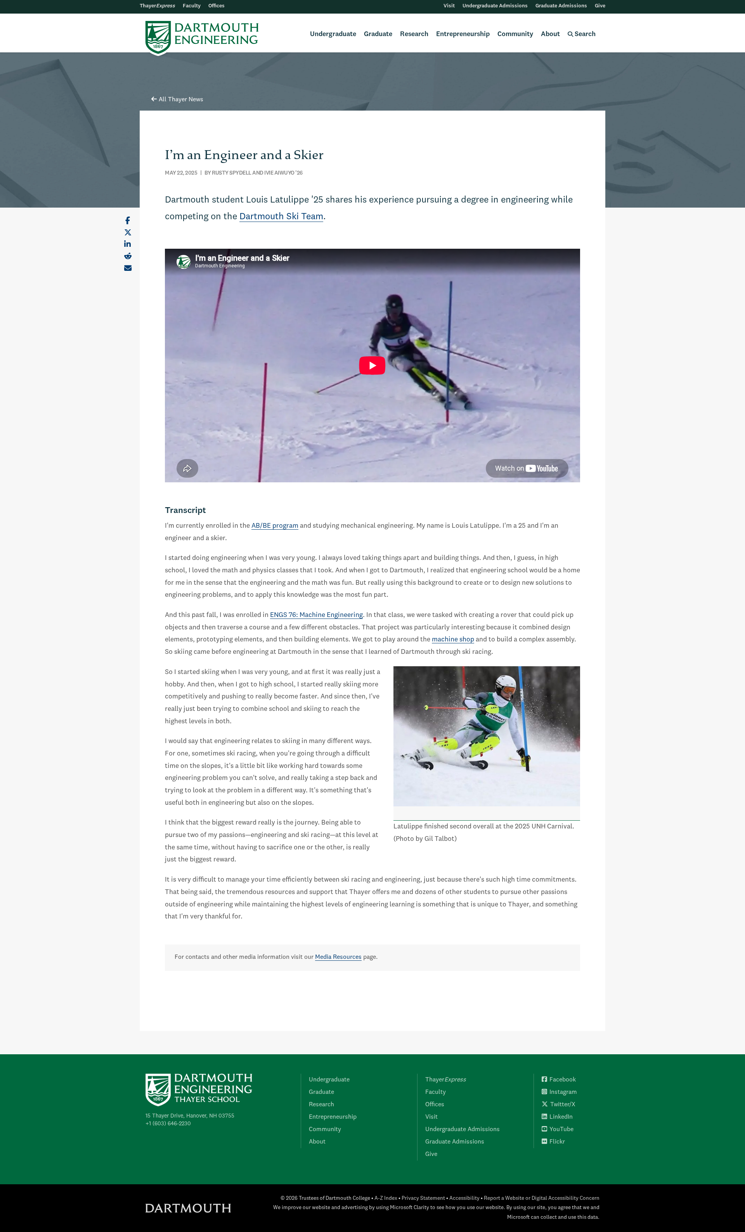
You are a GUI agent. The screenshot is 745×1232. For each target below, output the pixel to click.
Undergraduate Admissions (495, 6)
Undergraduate (333, 34)
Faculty (192, 6)
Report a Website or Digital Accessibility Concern (541, 1198)
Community (515, 34)
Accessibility (464, 1198)
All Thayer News (181, 100)
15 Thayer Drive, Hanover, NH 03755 (190, 1116)
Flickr (557, 1142)
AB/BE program (274, 526)
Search (584, 34)
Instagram (563, 1092)
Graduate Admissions (561, 6)
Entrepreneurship (463, 34)
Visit (449, 6)
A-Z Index (385, 1198)
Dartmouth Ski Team (281, 217)
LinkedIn (561, 1117)
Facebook (562, 1080)
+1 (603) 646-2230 (168, 1123)
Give (600, 6)
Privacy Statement (423, 1198)
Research (414, 34)
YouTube (561, 1129)
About (550, 34)
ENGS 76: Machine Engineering (316, 615)
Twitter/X (562, 1105)
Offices (216, 6)
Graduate (378, 34)
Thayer (157, 6)
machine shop (453, 639)
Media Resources (338, 957)
